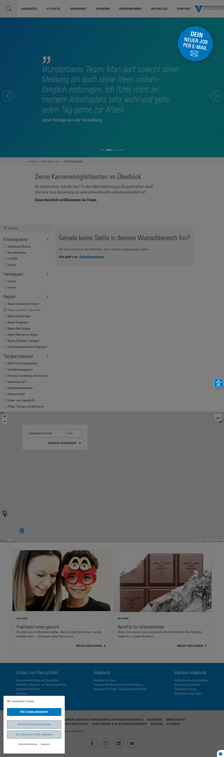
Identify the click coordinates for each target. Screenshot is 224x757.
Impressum (45, 744)
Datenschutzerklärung (27, 744)
